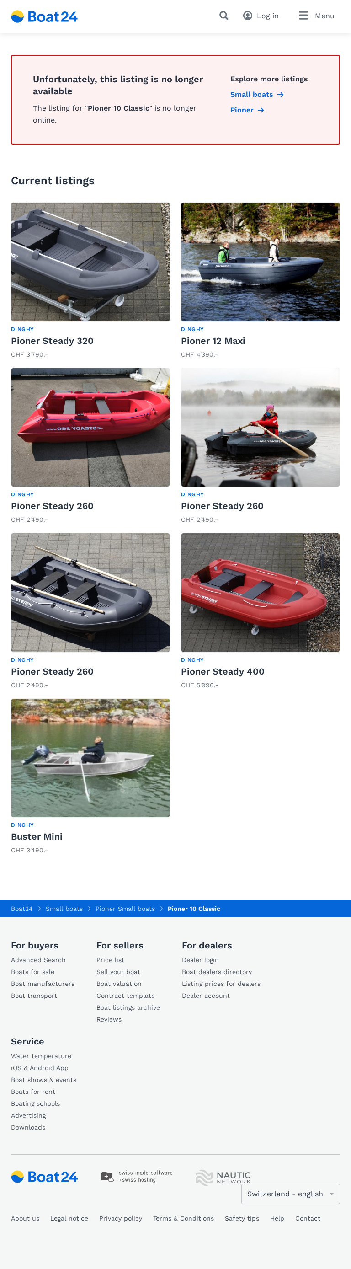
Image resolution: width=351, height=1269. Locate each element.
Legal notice (69, 1218)
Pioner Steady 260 (52, 505)
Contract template (125, 995)
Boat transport (34, 995)
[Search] (226, 15)
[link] (90, 281)
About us (25, 1218)
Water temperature (41, 1056)
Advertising (28, 1115)
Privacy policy (120, 1218)
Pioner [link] (242, 110)
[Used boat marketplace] (44, 16)
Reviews (109, 1019)
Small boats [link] (251, 94)
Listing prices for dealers (221, 983)
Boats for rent (33, 1091)
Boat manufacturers (42, 983)
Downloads (28, 1127)
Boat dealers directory (217, 971)
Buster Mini (37, 836)
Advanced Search (38, 960)
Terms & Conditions (183, 1218)
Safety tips (242, 1218)
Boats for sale (32, 971)
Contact (307, 1218)
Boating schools (35, 1103)
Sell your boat (118, 971)
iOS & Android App (40, 1067)
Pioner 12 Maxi (213, 340)
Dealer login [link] (200, 960)
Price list (110, 960)
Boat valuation (119, 983)
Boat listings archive (128, 1007)
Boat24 (22, 908)
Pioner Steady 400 (223, 671)
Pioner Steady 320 (52, 340)
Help (277, 1218)
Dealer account (206, 995)
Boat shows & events (43, 1079)
